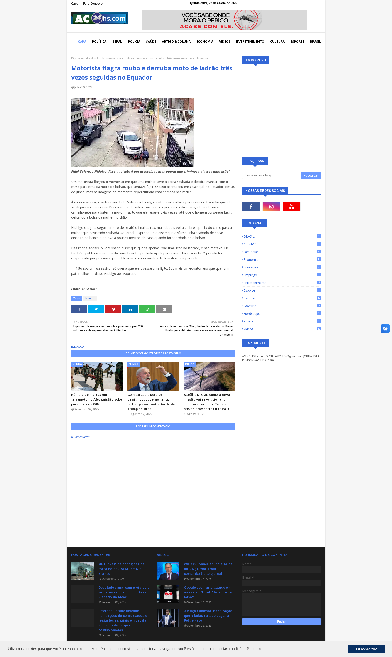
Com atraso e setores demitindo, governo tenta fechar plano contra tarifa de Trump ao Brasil (151, 402)
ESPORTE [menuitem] (297, 41)
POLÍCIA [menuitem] (134, 41)
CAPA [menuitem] (82, 41)
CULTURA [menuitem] (277, 41)
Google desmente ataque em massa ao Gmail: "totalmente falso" (208, 592)
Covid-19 (282, 244)
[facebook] (251, 206)
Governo (282, 306)
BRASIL (282, 236)
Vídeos (282, 329)
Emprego (282, 275)
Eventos (282, 298)
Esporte (282, 290)
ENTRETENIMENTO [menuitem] (250, 41)
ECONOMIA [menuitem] (204, 41)
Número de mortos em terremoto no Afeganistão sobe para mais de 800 (96, 399)
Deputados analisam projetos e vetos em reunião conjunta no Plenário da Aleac (123, 592)
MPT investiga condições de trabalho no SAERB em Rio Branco (121, 569)
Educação (282, 267)
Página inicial (79, 58)
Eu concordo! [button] (366, 649)
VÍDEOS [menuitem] (224, 41)
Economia (282, 259)
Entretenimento (282, 283)
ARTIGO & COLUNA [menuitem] (176, 41)
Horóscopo (282, 313)
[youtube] (292, 206)
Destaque (282, 252)
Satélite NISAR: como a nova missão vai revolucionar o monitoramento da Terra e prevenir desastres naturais (207, 402)
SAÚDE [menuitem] (151, 41)
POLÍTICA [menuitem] (99, 41)
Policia (282, 321)
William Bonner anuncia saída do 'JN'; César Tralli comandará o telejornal (208, 569)
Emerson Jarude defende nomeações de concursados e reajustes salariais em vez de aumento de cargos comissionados (122, 620)
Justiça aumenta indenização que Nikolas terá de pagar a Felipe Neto (208, 615)
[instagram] (271, 206)
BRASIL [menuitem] (315, 41)
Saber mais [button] (256, 649)
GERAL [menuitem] (117, 41)
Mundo (95, 58)
